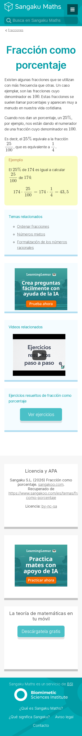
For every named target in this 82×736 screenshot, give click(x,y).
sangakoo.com (50, 484)
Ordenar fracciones (33, 226)
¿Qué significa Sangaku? (29, 717)
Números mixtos (31, 234)
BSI (70, 684)
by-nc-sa (49, 506)
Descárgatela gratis (41, 631)
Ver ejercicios (41, 414)
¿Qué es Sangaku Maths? (41, 708)
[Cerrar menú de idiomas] (72, 9)
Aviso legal (64, 717)
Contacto (41, 725)
